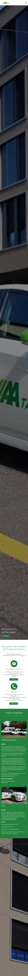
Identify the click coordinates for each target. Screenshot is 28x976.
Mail (14, 679)
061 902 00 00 (13, 703)
